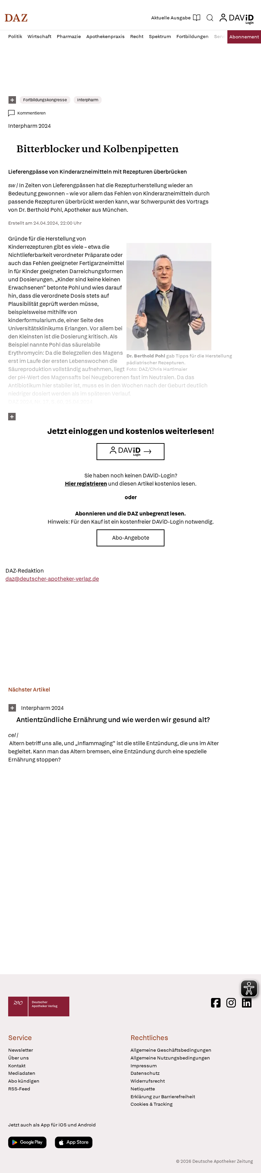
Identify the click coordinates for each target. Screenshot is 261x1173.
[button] (16, 17)
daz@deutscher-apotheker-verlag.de (52, 578)
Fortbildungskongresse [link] (45, 100)
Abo (244, 37)
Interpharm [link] (87, 100)
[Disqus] (129, 870)
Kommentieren (31, 113)
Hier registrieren (86, 483)
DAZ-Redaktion (24, 570)
